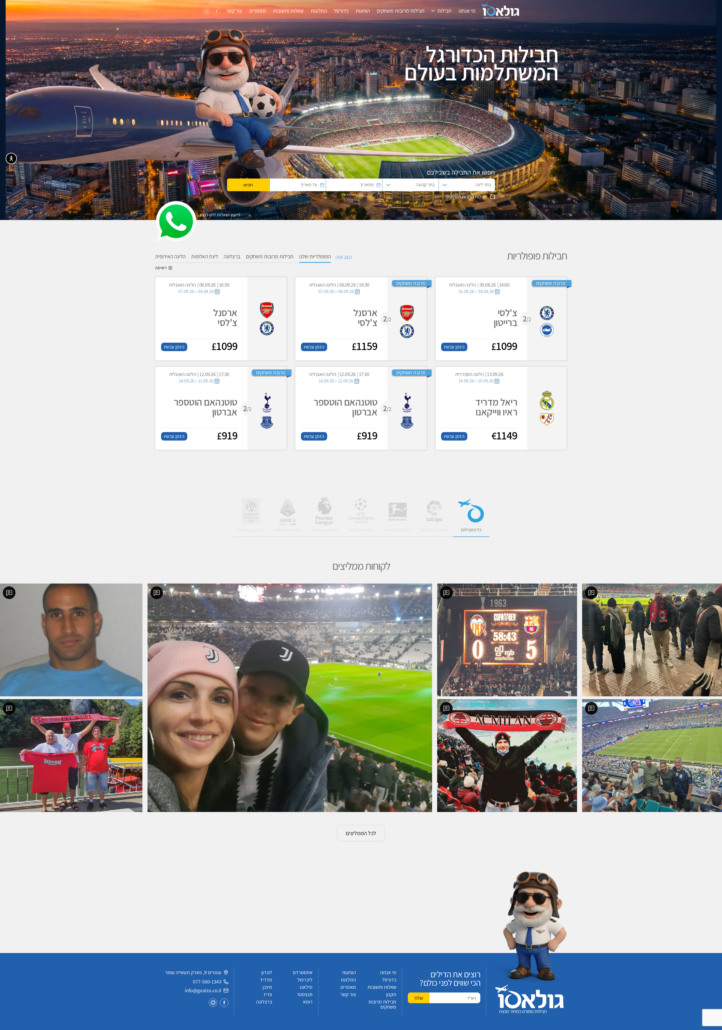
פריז (268, 994)
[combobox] (471, 185)
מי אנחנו (467, 10)
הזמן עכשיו (454, 347)
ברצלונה (232, 256)
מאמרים (257, 10)
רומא (307, 1001)
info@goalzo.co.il (203, 990)
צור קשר (234, 10)
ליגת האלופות (204, 256)
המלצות (319, 10)
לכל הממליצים (361, 833)
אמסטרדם (302, 972)
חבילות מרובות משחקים (400, 10)
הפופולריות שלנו (315, 256)
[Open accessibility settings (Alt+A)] (11, 158)
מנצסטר (304, 994)
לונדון (266, 972)
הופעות (363, 10)
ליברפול (304, 979)
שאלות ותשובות (288, 10)
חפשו (248, 185)
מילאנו (306, 987)
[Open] (445, 185)
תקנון (391, 994)
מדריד (266, 979)
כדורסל (341, 10)
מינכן (267, 987)
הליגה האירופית (170, 256)
